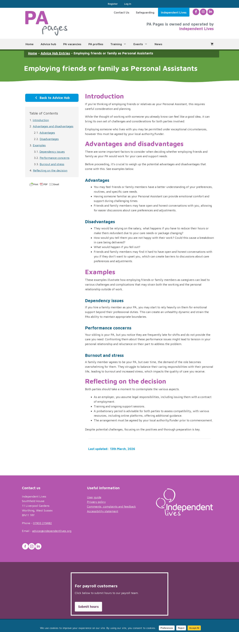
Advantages (47, 132)
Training (116, 44)
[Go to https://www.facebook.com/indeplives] (25, 547)
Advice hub (48, 44)
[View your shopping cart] (212, 44)
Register (113, 3)
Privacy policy (96, 502)
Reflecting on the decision (50, 170)
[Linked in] (210, 11)
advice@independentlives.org (51, 531)
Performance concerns (54, 158)
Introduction (41, 120)
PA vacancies (72, 44)
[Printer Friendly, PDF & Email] (44, 185)
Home (29, 44)
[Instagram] (203, 11)
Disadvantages (49, 139)
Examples (39, 145)
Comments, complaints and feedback (111, 506)
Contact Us (121, 12)
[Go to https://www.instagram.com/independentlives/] (31, 547)
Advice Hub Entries (55, 53)
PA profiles (95, 44)
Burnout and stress (52, 164)
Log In (127, 3)
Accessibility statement (102, 511)
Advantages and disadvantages (53, 126)
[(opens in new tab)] (184, 515)
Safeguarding (145, 12)
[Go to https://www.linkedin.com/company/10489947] (38, 547)
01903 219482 (42, 523)
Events (138, 44)
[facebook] (196, 11)
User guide (94, 497)
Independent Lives (173, 12)
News (158, 44)
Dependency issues (52, 151)
